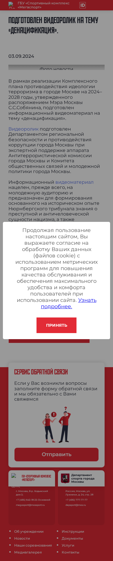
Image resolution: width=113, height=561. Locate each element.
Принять (56, 325)
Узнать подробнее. (68, 303)
